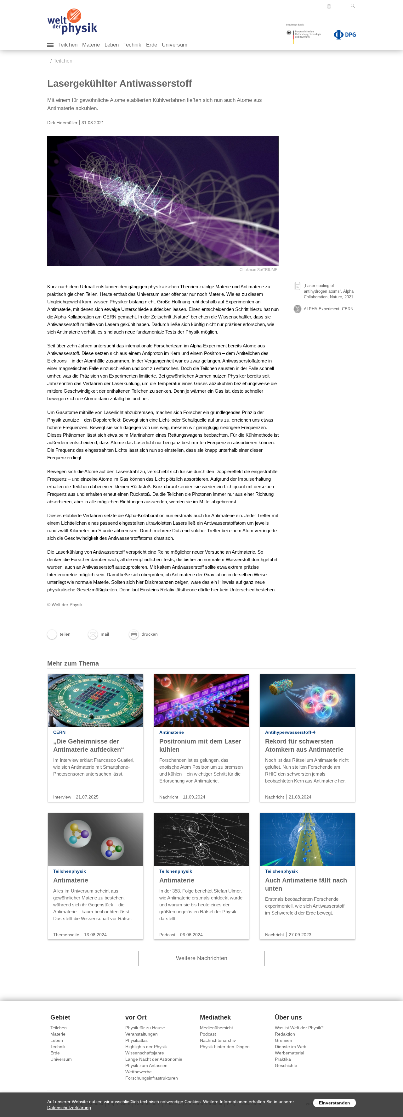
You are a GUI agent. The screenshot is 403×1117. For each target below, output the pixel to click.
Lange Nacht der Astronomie (153, 1059)
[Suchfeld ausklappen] (354, 6)
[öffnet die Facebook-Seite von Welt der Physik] (320, 6)
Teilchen (67, 45)
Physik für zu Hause (145, 1027)
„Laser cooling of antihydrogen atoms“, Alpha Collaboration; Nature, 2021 (329, 291)
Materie (91, 45)
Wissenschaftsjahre (144, 1052)
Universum (174, 45)
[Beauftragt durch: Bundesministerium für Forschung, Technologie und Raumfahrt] (306, 36)
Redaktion (285, 1034)
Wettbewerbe (138, 1071)
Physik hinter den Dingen (225, 1046)
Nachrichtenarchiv (218, 1040)
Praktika (283, 1059)
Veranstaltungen (141, 1034)
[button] (59, 634)
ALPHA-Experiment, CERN (328, 309)
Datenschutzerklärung (69, 1107)
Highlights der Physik (146, 1046)
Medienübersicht (216, 1027)
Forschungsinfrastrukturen (151, 1078)
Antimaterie (70, 880)
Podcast (208, 1034)
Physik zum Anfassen (146, 1065)
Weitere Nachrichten (201, 958)
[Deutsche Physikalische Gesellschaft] (341, 35)
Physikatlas (136, 1040)
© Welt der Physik (64, 604)
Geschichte (286, 1065)
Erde (151, 45)
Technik (132, 45)
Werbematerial (289, 1052)
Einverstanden (334, 1102)
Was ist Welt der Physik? (299, 1027)
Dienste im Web (290, 1046)
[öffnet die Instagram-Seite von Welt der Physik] (329, 6)
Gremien (283, 1040)
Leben (112, 45)
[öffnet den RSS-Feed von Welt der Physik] (337, 6)
